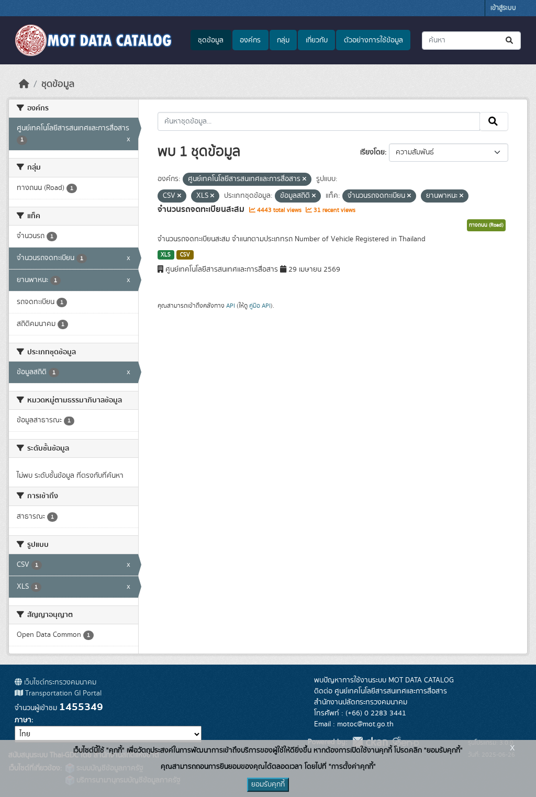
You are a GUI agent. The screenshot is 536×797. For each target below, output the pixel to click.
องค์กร (250, 40)
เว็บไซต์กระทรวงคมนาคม (59, 682)
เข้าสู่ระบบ (503, 8)
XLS (166, 255)
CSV (185, 255)
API (230, 305)
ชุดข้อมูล (211, 40)
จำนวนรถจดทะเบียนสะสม (202, 209)
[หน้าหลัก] (24, 84)
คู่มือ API (260, 305)
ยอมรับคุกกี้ (268, 784)
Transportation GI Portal (62, 693)
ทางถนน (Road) (486, 225)
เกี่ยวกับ (317, 40)
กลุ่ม (283, 40)
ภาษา (23, 720)
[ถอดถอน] (304, 179)
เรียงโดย (372, 152)
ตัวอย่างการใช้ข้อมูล (373, 40)
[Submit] (510, 40)
